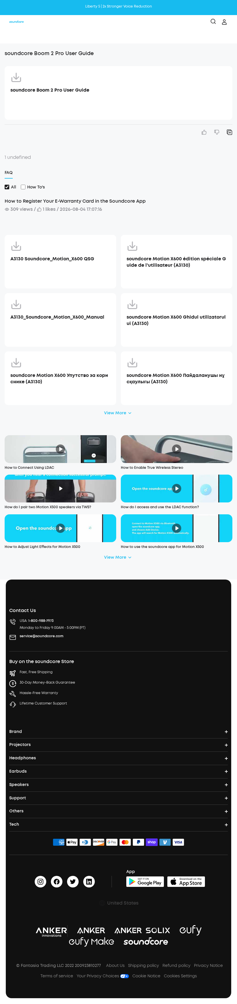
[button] (10, 36)
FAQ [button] (9, 172)
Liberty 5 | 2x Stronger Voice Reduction (118, 6)
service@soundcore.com (41, 636)
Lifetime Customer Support (43, 703)
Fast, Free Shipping (36, 672)
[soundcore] (16, 22)
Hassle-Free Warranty (39, 693)
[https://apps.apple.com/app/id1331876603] (186, 881)
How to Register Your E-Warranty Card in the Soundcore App (75, 201)
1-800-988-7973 (41, 620)
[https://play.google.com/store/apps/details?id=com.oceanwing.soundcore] (145, 881)
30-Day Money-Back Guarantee (47, 682)
